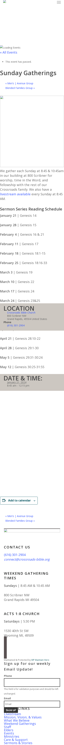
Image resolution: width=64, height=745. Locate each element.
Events (9, 733)
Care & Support (16, 740)
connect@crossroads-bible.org (27, 559)
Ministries (11, 736)
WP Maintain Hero (40, 659)
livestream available (15, 194)
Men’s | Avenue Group (19, 83)
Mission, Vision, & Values (23, 717)
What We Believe (17, 720)
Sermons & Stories (18, 743)
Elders (8, 730)
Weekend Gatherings (20, 723)
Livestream (12, 714)
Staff (7, 727)
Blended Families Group (20, 88)
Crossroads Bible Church (21, 312)
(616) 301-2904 (16, 325)
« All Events (8, 52)
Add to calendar (19, 500)
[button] (59, 2)
